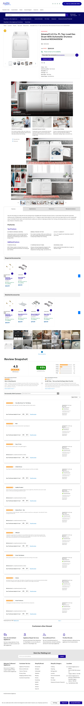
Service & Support (28, 9)
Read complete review (9, 388)
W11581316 (7, 317)
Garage (52, 677)
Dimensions (51, 208)
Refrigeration (54, 671)
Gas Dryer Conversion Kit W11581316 (8, 278)
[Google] (57, 3)
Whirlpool (37, 669)
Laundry (53, 673)
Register (75, 15)
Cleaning (53, 669)
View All (37, 688)
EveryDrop (37, 680)
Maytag (36, 675)
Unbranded (37, 671)
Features (13, 209)
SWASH (36, 682)
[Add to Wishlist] (76, 55)
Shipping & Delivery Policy (25, 675)
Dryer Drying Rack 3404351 (22, 315)
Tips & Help (27, 22)
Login (71, 15)
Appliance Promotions (24, 666)
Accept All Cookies (75, 702)
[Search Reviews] (58, 393)
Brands (21, 9)
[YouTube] (59, 3)
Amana (36, 677)
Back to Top (16, 620)
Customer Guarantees (24, 677)
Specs (32, 208)
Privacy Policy (22, 673)
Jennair (37, 686)
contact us (50, 51)
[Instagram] (55, 3)
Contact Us (36, 9)
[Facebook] (53, 3)
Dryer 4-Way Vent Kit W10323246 (35, 315)
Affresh (36, 684)
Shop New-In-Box (5, 9)
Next (59, 620)
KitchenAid (37, 666)
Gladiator (37, 673)
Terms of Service (23, 671)
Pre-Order (53, 680)
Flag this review (33, 414)
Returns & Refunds (23, 669)
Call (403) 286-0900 (73, 683)
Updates (41, 9)
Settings (55, 702)
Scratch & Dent (14, 9)
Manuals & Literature (70, 208)
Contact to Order (47, 59)
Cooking (53, 666)
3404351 (20, 316)
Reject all (64, 702)
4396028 (46, 316)
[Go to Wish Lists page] (79, 15)
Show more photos (42, 354)
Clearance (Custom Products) (57, 682)
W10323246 (33, 316)
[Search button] (66, 15)
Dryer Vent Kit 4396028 (21, 278)
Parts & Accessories (55, 675)
